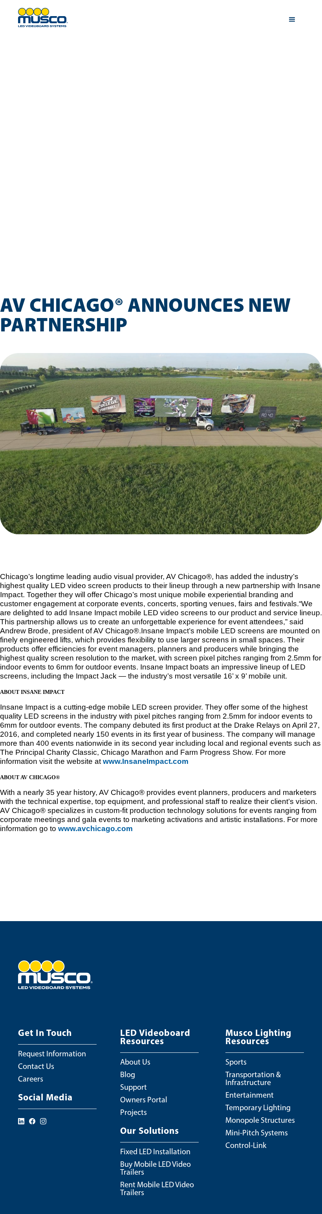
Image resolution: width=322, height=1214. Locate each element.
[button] (292, 19)
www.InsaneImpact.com (145, 761)
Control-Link (245, 1145)
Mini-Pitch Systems (256, 1133)
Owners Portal (143, 1100)
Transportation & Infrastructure (253, 1078)
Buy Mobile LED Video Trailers (155, 1168)
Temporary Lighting (258, 1107)
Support (133, 1087)
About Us (135, 1062)
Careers (30, 1079)
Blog (127, 1074)
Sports (236, 1062)
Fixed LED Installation (155, 1151)
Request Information (52, 1054)
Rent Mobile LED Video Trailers (157, 1188)
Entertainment (249, 1095)
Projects (133, 1112)
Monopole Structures (260, 1120)
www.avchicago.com (95, 828)
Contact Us (36, 1066)
